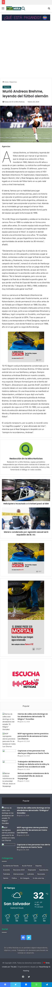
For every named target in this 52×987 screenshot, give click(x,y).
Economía (6, 870)
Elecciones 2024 (19, 870)
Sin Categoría (24, 878)
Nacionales (41, 874)
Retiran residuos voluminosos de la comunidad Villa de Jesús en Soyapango (33, 776)
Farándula (6, 874)
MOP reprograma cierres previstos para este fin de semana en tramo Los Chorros (33, 736)
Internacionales (18, 874)
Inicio (6, 82)
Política (14, 878)
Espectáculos (43, 870)
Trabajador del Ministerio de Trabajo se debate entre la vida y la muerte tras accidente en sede (33, 764)
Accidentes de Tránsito (11, 866)
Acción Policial (27, 866)
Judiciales (30, 874)
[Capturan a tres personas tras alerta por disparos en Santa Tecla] (9, 754)
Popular (26, 706)
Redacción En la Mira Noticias (14, 102)
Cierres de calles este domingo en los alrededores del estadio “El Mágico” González (33, 716)
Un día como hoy (38, 878)
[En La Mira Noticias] (15, 8)
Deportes (13, 82)
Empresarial (32, 870)
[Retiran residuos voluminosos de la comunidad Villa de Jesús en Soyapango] (9, 780)
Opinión (5, 878)
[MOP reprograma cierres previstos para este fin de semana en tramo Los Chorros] (9, 740)
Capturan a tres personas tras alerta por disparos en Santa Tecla (33, 752)
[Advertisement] (26, 50)
